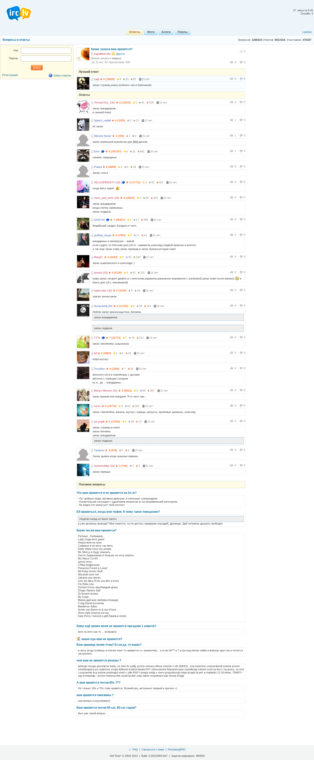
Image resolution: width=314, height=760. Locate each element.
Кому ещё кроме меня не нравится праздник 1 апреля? (116, 626)
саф (96, 79)
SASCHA (99, 219)
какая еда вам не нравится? (101, 639)
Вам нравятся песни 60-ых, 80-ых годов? (106, 707)
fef (95, 353)
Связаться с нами (153, 749)
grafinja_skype (102, 235)
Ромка (98, 166)
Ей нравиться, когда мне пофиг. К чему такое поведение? (118, 511)
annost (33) (101, 272)
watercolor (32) (103, 290)
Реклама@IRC (177, 749)
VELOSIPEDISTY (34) (107, 182)
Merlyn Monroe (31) (106, 390)
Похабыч (99, 368)
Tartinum (99, 450)
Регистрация (10, 74)
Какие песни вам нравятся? (97, 530)
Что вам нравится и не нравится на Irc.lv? (107, 493)
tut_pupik (99, 421)
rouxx (97, 406)
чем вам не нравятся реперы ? (99, 660)
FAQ (135, 749)
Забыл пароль (62, 75)
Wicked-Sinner (102, 135)
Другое (120, 53)
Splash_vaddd (102, 120)
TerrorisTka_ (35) (104, 102)
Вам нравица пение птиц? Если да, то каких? (109, 644)
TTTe (97, 337)
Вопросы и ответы (16, 40)
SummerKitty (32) (104, 465)
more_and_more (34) (106, 197)
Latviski (307, 31)
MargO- (98, 257)
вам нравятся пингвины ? (95, 695)
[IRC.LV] (15, 11)
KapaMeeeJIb (102, 53)
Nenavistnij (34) (103, 306)
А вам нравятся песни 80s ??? (98, 682)
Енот (97, 151)
